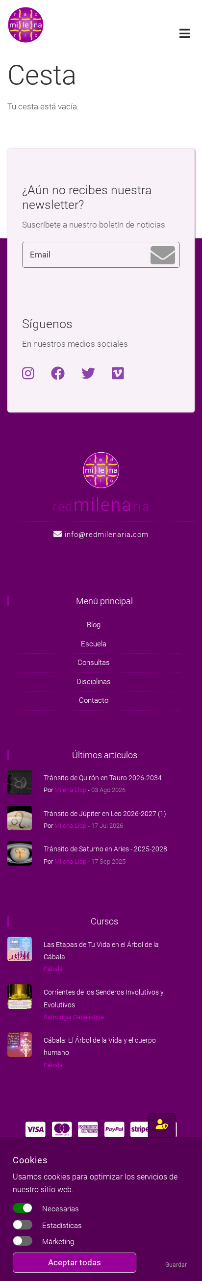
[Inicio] (25, 24)
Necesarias (60, 1208)
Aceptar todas (74, 1262)
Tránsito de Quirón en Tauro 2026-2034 (103, 778)
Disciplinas (93, 681)
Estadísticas (62, 1225)
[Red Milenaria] (101, 469)
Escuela (93, 644)
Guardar (176, 1264)
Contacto (93, 700)
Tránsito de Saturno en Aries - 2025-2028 (105, 849)
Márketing (58, 1241)
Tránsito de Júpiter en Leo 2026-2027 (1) (105, 814)
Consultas (93, 662)
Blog (94, 624)
